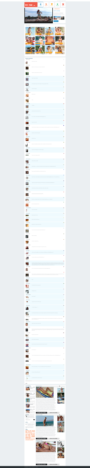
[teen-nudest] (60, 444)
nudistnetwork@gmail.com (37, 0)
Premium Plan (57, 8)
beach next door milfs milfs (30, 435)
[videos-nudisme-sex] (60, 395)
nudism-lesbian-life (27, 439)
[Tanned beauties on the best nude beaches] (53, 412)
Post (26, 383)
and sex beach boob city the (30, 432)
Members (57, 5)
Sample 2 (52, 5)
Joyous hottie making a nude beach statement (32, 394)
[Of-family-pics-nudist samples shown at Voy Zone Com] (62, 17)
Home (40, 5)
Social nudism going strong (32, 409)
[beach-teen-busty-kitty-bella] (60, 418)
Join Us (63, 5)
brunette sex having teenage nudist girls (30, 435)
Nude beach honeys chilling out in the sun (32, 388)
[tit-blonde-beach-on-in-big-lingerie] (60, 429)
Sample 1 (46, 5)
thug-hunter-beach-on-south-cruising (30, 438)
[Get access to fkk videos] (41, 412)
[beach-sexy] (60, 389)
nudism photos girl (30, 437)
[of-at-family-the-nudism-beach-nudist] (60, 455)
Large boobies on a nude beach (32, 404)
